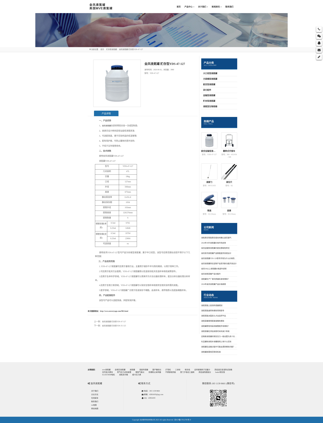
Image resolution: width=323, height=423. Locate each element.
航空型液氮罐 (209, 84)
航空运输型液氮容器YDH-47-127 (209, 151)
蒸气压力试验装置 (124, 372)
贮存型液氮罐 (111, 49)
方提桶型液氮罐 (210, 79)
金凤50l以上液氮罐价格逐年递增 (213, 269)
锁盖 (209, 210)
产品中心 (188, 7)
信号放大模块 (107, 372)
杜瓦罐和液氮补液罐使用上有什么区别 (216, 342)
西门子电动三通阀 (187, 372)
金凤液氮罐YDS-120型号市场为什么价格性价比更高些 (222, 258)
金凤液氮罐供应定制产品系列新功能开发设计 (219, 264)
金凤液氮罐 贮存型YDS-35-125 (114, 326)
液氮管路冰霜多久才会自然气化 (213, 316)
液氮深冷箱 (123, 375)
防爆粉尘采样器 (155, 372)
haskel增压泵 (220, 372)
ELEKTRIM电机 (108, 375)
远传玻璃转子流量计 (202, 370)
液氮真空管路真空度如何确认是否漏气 (216, 238)
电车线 (187, 370)
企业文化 (94, 394)
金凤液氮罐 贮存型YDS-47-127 (114, 322)
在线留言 (94, 398)
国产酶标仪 (156, 370)
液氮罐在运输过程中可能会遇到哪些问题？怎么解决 (221, 347)
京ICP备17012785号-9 (182, 420)
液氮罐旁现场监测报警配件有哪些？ (215, 326)
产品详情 (106, 113)
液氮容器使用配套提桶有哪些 (212, 321)
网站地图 (94, 409)
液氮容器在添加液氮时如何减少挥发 (215, 331)
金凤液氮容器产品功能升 (211, 274)
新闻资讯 (216, 7)
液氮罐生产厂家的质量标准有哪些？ (215, 279)
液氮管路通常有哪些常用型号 (212, 311)
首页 (179, 7)
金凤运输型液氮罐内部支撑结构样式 (215, 248)
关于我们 (202, 7)
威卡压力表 (136, 375)
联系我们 (229, 7)
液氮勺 (209, 182)
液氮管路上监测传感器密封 (211, 305)
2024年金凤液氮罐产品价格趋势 (213, 284)
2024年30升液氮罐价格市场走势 (213, 243)
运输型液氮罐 (209, 95)
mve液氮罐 (106, 370)
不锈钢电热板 (170, 372)
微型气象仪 (140, 372)
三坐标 (177, 370)
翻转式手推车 (229, 151)
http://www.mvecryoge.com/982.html (114, 311)
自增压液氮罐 (120, 370)
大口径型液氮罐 (210, 73)
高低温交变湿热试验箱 (223, 370)
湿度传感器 (143, 370)
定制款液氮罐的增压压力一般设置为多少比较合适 (220, 336)
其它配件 (207, 90)
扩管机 (168, 370)
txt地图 (94, 405)
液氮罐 (132, 370)
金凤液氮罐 (106, 126)
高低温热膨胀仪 (205, 372)
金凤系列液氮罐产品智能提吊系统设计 (216, 253)
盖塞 (229, 210)
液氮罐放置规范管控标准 (211, 352)
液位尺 (229, 182)
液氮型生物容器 (210, 106)
